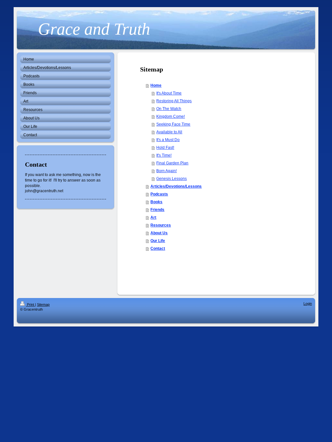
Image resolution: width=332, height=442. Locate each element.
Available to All (169, 132)
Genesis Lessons (171, 178)
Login (307, 303)
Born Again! (166, 171)
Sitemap (43, 304)
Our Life (157, 240)
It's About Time (169, 93)
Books (156, 202)
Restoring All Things (174, 101)
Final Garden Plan (172, 163)
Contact (157, 248)
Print (30, 304)
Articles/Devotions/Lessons (176, 186)
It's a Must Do (168, 140)
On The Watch (168, 108)
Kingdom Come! (170, 116)
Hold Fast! (165, 147)
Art (153, 217)
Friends (157, 209)
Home (155, 85)
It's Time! (164, 155)
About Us (159, 233)
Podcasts (159, 194)
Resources (160, 225)
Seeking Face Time (173, 124)
